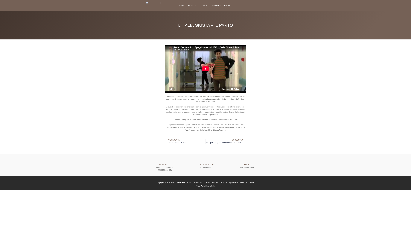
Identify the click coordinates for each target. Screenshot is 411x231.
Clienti (204, 6)
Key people (216, 6)
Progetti (192, 6)
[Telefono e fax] (205, 160)
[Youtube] (264, 5)
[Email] (246, 160)
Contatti (228, 6)
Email (246, 165)
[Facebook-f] (259, 5)
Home (181, 6)
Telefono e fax (205, 165)
